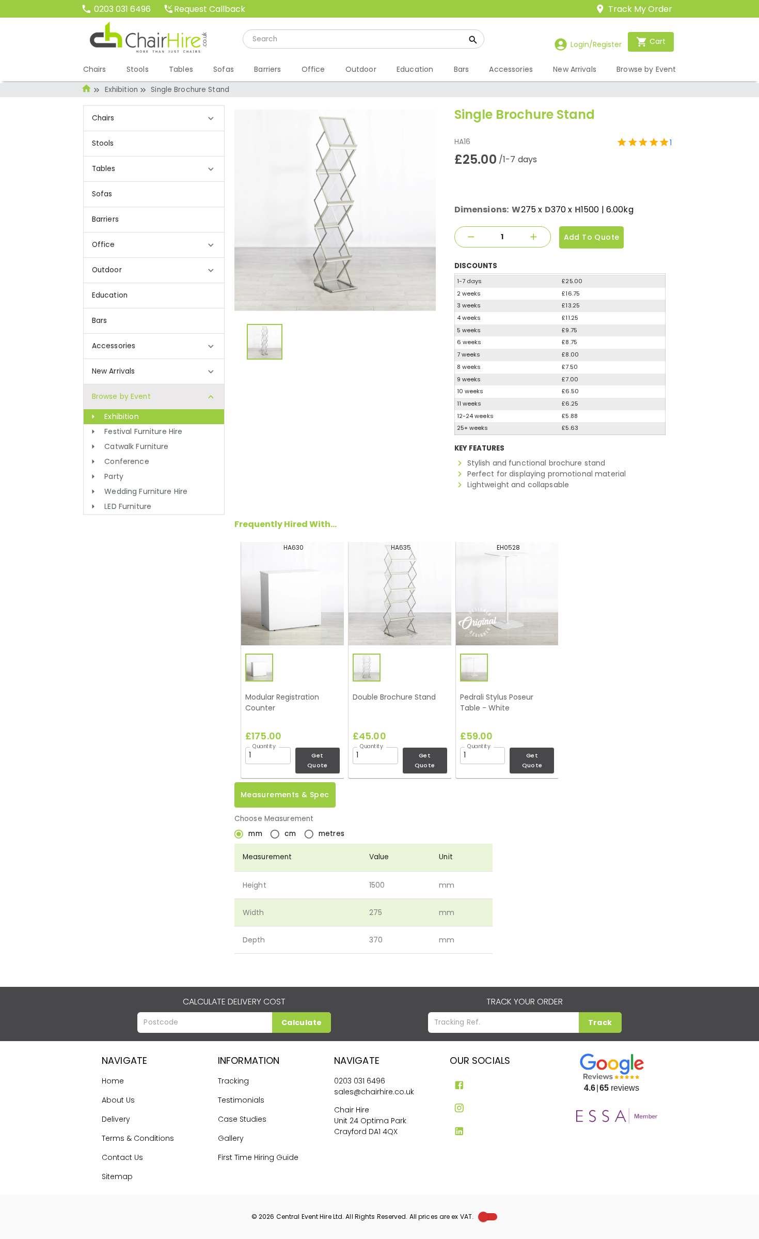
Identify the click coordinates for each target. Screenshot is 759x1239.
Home (113, 1081)
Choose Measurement (273, 819)
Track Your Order (524, 1002)
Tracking (233, 1081)
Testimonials (241, 1100)
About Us (118, 1100)
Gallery (231, 1138)
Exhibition (121, 90)
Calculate (301, 1022)
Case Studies (242, 1119)
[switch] (483, 1217)
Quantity (264, 746)
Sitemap (117, 1176)
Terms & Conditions (138, 1138)
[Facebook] (459, 1085)
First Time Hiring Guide (258, 1157)
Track (600, 1022)
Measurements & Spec (285, 794)
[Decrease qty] (471, 237)
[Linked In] (459, 1131)
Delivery (116, 1119)
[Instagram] (459, 1108)
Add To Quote (592, 237)
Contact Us (122, 1157)
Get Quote (317, 760)
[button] (154, 416)
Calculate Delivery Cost (234, 1002)
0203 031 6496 (359, 1081)
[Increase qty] (533, 237)
